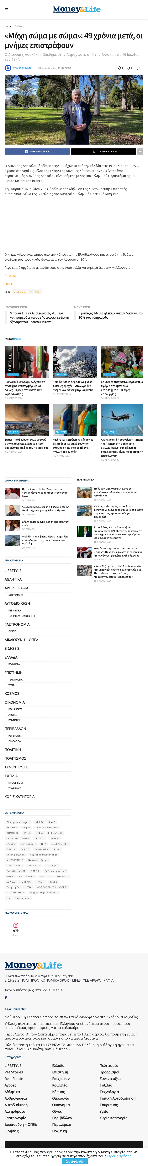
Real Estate (15, 709)
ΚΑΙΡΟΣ (24, 849)
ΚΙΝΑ (57, 849)
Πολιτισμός (15, 758)
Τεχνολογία (15, 679)
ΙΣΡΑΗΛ (11, 849)
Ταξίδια (11, 775)
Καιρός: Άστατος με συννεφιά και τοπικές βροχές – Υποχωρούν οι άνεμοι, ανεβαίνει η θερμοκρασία (73, 386)
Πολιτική (13, 749)
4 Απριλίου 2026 (14, 398)
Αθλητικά (13, 579)
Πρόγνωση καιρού (55, 871)
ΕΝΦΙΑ (39, 832)
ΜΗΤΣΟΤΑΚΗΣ (15, 860)
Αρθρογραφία (16, 588)
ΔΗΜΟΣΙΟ (12, 832)
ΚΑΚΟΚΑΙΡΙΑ (41, 849)
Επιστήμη (14, 672)
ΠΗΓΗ (9, 284)
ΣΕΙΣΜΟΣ (45, 876)
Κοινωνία (14, 664)
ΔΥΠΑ (27, 832)
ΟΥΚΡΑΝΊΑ (34, 865)
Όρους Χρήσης (119, 1156)
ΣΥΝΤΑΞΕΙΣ (61, 876)
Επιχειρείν (14, 720)
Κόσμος (12, 693)
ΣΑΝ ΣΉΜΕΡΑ (26, 876)
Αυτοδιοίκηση (17, 603)
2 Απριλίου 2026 (111, 460)
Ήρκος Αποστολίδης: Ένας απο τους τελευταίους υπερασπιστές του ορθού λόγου (44, 493)
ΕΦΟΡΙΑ (54, 838)
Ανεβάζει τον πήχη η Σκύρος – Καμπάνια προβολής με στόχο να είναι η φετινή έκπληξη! (45, 540)
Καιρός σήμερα (16, 854)
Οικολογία (14, 741)
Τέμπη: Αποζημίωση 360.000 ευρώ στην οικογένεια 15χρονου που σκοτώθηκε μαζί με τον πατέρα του (26, 443)
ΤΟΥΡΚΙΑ (25, 881)
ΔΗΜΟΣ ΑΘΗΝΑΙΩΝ (46, 827)
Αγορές (12, 715)
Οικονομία (15, 702)
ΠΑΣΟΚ (35, 871)
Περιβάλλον (15, 728)
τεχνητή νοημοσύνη (18, 897)
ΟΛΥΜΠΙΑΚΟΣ (15, 865)
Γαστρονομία (17, 624)
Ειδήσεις (19, 26)
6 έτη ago (29, 547)
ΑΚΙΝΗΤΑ (12, 827)
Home (8, 26)
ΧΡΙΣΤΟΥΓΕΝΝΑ (15, 892)
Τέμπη (53, 881)
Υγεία (11, 685)
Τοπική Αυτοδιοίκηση (21, 616)
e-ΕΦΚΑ (39, 822)
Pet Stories (15, 735)
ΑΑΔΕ (52, 822)
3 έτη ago (29, 500)
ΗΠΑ (43, 843)
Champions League (18, 822)
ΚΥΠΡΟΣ (35, 291)
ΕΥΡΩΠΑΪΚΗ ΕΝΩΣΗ (18, 838)
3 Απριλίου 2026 (14, 451)
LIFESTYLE (13, 570)
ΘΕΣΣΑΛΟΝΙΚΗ (60, 843)
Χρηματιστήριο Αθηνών (44, 892)
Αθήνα (26, 827)
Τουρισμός (15, 788)
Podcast (10, 276)
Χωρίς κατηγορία (19, 796)
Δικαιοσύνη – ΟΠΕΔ (21, 639)
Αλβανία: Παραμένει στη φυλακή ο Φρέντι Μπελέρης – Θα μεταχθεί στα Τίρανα (46, 508)
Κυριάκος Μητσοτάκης (43, 854)
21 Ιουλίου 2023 (47, 67)
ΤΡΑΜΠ (40, 881)
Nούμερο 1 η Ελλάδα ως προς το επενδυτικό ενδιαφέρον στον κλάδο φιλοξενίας (115, 492)
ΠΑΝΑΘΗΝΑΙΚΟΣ (16, 871)
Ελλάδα (11, 657)
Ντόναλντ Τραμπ (38, 860)
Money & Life (24, 67)
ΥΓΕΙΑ (28, 887)
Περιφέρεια (14, 610)
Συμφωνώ (75, 1161)
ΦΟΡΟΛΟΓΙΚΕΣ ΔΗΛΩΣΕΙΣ (52, 887)
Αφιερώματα (16, 595)
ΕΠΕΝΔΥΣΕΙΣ (55, 832)
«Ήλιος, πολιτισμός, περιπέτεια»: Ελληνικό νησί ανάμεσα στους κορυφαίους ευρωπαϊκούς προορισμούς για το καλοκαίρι (118, 512)
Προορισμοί (15, 782)
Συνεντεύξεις (17, 767)
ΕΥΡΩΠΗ (39, 838)
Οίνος (12, 631)
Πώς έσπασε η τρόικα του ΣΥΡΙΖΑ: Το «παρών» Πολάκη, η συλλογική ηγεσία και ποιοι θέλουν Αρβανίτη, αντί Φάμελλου (118, 552)
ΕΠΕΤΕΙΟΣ (19, 291)
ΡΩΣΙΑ (10, 876)
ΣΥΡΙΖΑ (11, 881)
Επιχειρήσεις (28, 843)
